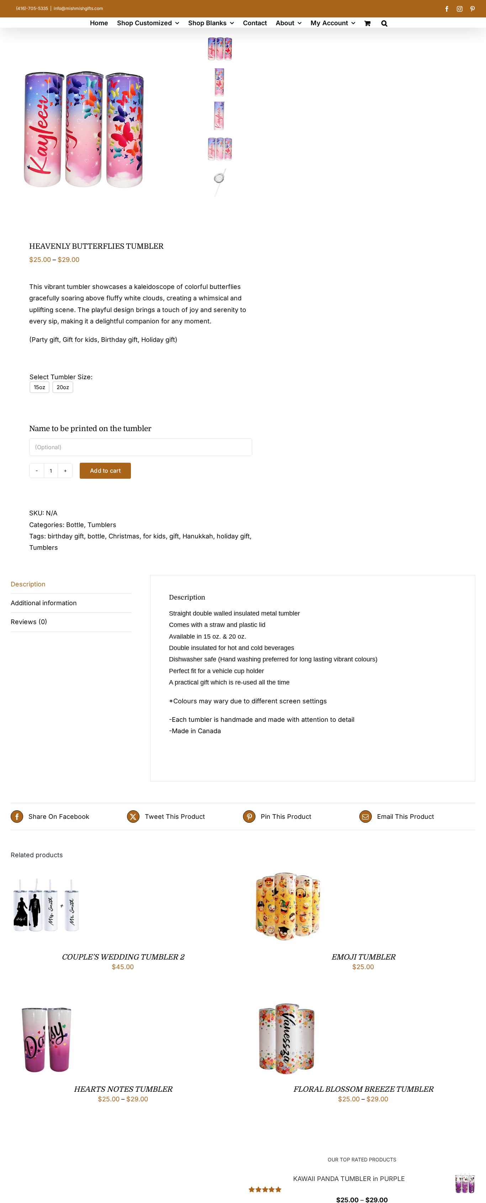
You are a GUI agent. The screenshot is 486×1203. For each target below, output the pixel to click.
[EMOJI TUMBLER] (286, 876)
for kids (154, 536)
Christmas (124, 536)
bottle (96, 536)
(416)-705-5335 (32, 8)
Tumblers (102, 524)
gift (174, 536)
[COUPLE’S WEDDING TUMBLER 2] (46, 876)
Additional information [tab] (44, 603)
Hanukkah (198, 536)
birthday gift (66, 536)
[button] (384, 22)
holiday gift (233, 536)
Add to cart (105, 470)
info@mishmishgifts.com (78, 8)
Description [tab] (28, 584)
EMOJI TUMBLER (363, 957)
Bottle (75, 524)
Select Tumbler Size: (61, 377)
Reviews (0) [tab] (29, 621)
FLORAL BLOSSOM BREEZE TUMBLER (363, 1089)
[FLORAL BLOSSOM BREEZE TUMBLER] (286, 1009)
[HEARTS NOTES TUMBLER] (46, 1009)
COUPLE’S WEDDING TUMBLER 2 (123, 957)
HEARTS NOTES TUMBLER (123, 1089)
